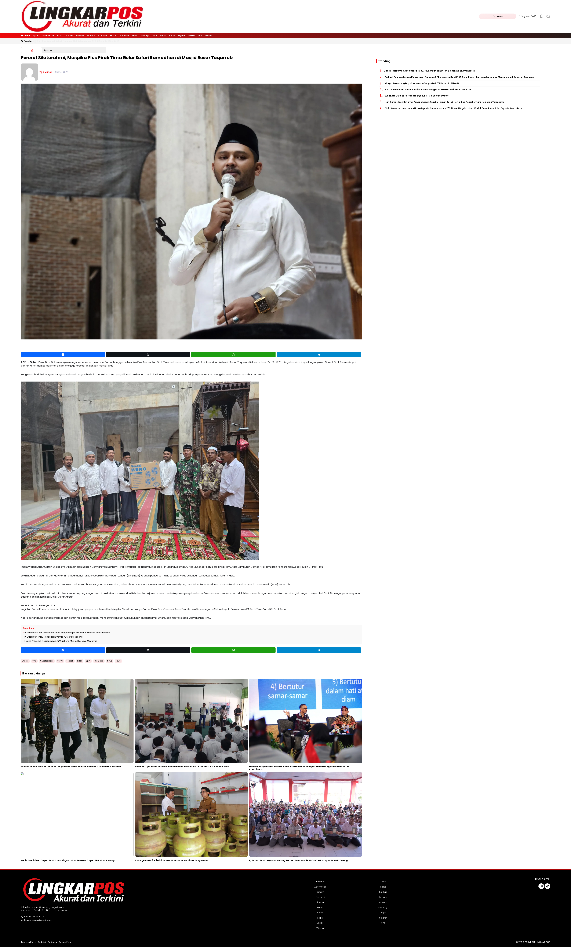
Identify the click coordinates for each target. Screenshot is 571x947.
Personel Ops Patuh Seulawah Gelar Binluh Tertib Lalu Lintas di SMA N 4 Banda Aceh (182, 766)
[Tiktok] (547, 886)
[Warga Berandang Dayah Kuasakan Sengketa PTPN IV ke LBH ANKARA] (34, 41)
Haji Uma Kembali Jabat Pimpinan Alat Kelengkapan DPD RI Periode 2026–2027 (428, 89)
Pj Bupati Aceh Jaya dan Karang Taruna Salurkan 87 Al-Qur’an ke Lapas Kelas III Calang (298, 860)
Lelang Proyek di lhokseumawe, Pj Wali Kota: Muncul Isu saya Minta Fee (61, 641)
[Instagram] (541, 886)
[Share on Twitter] (148, 354)
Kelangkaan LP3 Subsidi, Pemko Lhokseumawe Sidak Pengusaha (171, 860)
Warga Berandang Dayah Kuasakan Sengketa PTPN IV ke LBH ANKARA (73, 41)
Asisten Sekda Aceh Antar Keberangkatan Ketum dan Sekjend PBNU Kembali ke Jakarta (71, 766)
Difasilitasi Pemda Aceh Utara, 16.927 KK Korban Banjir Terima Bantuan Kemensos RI (429, 70)
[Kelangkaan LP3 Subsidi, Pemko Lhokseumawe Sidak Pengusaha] (191, 814)
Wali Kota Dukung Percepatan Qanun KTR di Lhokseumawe (417, 95)
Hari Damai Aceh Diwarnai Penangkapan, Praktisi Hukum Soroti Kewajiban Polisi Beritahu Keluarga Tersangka (444, 102)
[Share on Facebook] (63, 354)
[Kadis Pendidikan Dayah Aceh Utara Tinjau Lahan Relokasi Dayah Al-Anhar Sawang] (77, 814)
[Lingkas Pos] (82, 16)
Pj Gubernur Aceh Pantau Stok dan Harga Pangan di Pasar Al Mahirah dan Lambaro (67, 632)
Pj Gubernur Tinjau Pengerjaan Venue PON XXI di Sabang (54, 636)
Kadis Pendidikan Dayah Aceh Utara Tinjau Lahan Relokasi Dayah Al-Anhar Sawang (67, 860)
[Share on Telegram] (319, 354)
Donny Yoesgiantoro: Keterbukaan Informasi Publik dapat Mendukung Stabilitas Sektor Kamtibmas (299, 768)
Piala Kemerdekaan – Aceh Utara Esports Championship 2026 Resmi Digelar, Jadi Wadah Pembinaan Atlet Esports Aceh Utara (453, 108)
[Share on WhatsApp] (233, 354)
